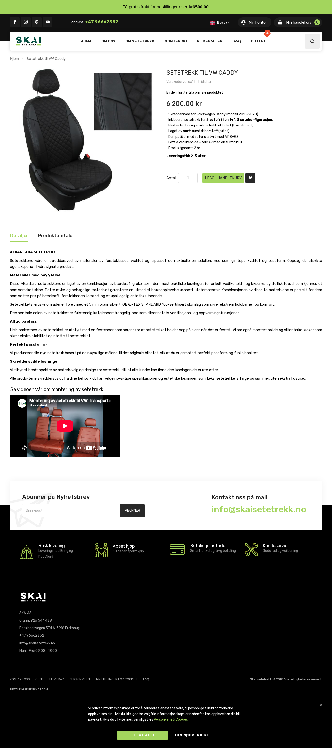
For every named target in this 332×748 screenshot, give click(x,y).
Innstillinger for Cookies (117, 679)
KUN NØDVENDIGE (191, 735)
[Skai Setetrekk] (28, 41)
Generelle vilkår (49, 679)
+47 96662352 (101, 22)
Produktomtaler (56, 235)
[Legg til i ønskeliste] (250, 178)
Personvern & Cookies (171, 719)
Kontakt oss (20, 679)
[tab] (19, 235)
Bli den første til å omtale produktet (194, 93)
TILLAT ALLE (143, 735)
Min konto (257, 22)
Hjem (14, 59)
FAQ (146, 679)
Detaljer (19, 235)
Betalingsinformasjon (29, 689)
